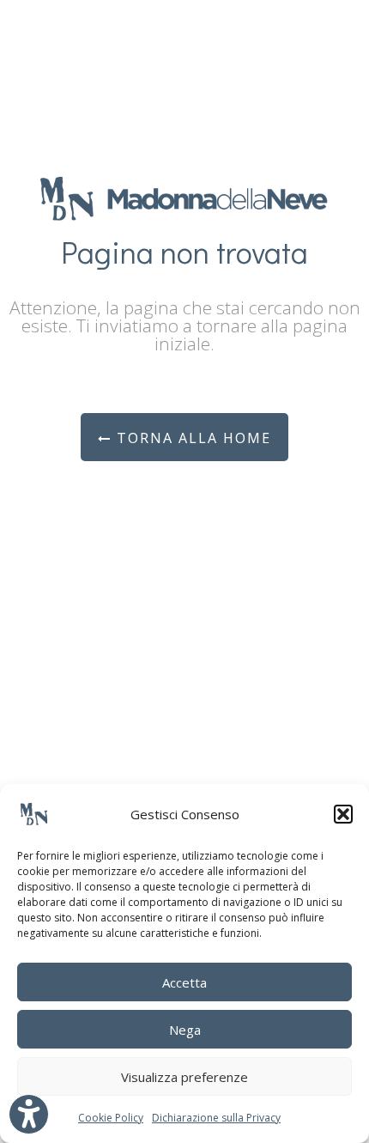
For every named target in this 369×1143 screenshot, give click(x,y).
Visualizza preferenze (184, 1076)
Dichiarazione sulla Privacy (216, 1117)
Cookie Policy (110, 1117)
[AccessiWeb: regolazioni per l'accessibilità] (29, 1114)
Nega (185, 1029)
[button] (343, 814)
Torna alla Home (191, 438)
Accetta (184, 982)
